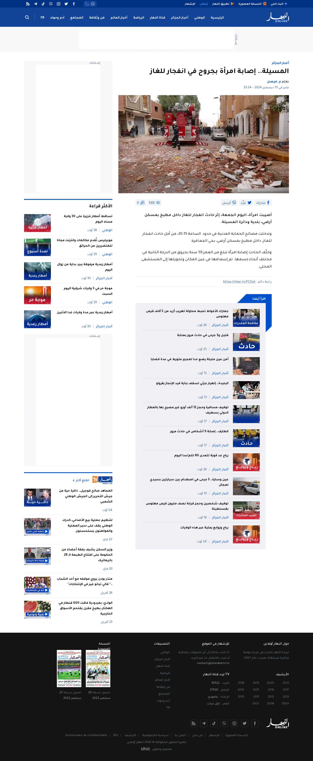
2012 (271, 697)
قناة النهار (157, 18)
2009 (285, 703)
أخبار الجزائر (179, 18)
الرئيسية (217, 18)
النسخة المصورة (236, 735)
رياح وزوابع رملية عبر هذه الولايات (204, 528)
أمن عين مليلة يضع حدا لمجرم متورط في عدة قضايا (189, 359)
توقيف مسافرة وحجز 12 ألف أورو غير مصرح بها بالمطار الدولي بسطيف (187, 410)
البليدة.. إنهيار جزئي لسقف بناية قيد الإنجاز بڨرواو (192, 383)
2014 (241, 690)
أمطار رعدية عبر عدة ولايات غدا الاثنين (84, 313)
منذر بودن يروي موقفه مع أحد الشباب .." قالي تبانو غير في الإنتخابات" (84, 582)
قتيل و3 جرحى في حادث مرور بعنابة (202, 335)
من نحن (197, 735)
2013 (286, 697)
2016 (271, 690)
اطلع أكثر (82, 480)
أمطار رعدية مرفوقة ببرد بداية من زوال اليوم (84, 267)
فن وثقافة (97, 18)
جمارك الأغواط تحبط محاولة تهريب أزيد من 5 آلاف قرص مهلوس (187, 314)
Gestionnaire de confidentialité (86, 735)
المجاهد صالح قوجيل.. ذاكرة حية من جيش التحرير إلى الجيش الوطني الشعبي (85, 496)
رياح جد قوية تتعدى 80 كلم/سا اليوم (201, 456)
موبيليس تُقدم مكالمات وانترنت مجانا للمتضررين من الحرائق (84, 243)
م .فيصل (274, 82)
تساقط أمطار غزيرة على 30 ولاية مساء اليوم (88, 219)
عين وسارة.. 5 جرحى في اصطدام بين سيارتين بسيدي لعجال (189, 482)
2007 (255, 703)
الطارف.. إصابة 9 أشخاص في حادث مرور (199, 431)
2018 (241, 683)
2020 (270, 683)
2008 (270, 703)
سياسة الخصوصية (155, 735)
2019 (256, 683)
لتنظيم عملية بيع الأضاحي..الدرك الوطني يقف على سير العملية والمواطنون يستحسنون (87, 526)
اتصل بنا (180, 735)
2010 (241, 697)
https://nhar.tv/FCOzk (239, 282)
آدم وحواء (57, 18)
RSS (115, 735)
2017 (286, 690)
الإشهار (214, 735)
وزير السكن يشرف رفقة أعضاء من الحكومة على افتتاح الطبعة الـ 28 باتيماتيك (87, 555)
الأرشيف (130, 735)
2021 (286, 683)
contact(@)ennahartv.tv (213, 663)
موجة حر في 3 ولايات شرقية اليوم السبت (88, 291)
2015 (256, 690)
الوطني (199, 18)
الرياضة (138, 18)
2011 (256, 697)
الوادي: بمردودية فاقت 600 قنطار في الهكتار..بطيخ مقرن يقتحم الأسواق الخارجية (85, 609)
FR (42, 18)
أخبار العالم (119, 18)
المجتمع (76, 18)
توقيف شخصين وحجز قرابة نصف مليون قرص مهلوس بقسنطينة (187, 506)
